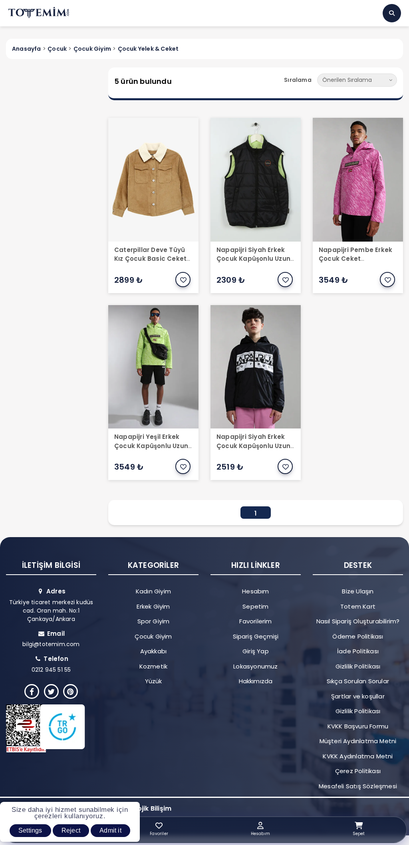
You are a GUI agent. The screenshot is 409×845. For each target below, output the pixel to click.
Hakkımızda (256, 681)
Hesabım (255, 591)
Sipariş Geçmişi (256, 636)
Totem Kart (357, 606)
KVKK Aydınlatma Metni (358, 756)
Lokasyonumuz (255, 666)
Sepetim (255, 606)
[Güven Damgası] (47, 728)
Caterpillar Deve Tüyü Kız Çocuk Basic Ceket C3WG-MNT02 (150, 259)
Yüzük (153, 681)
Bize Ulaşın (357, 591)
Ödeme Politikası (357, 636)
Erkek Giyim (153, 606)
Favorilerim (255, 621)
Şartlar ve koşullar (358, 696)
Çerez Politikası (358, 771)
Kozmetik (153, 666)
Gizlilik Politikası (358, 666)
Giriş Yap (255, 651)
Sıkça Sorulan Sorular (358, 681)
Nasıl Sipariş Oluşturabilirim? (358, 621)
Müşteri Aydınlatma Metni (358, 741)
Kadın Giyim (153, 591)
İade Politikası (358, 651)
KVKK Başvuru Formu (358, 726)
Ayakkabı (153, 651)
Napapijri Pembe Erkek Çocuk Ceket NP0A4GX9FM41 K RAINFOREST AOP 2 (355, 263)
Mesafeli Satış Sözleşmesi (358, 786)
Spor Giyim (153, 621)
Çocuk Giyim (153, 636)
